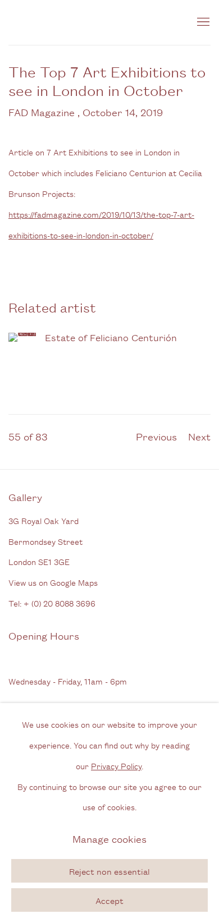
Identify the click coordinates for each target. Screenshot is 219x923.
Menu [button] (202, 22)
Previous (156, 436)
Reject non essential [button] (109, 871)
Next (199, 436)
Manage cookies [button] (109, 838)
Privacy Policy (116, 765)
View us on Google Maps (53, 582)
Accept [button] (109, 900)
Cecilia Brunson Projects (92, 22)
